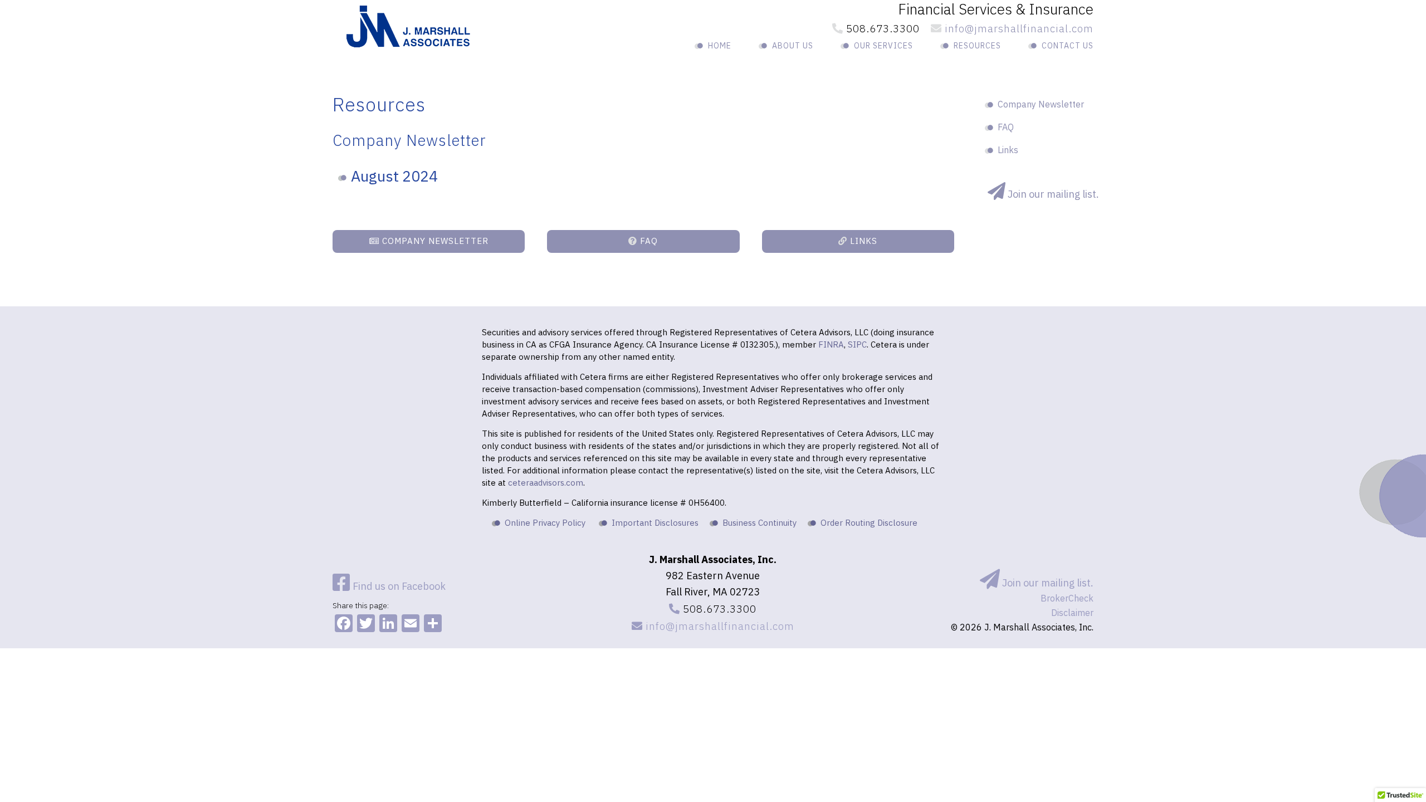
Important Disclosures (655, 522)
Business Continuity (759, 522)
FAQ (647, 241)
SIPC (857, 344)
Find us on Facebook (398, 586)
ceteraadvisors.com (545, 482)
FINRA (831, 344)
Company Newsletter (434, 241)
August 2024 (394, 175)
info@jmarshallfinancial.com (1017, 28)
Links (862, 241)
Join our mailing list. (1046, 582)
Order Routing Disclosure (869, 522)
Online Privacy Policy (545, 522)
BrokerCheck (1067, 598)
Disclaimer (1072, 612)
